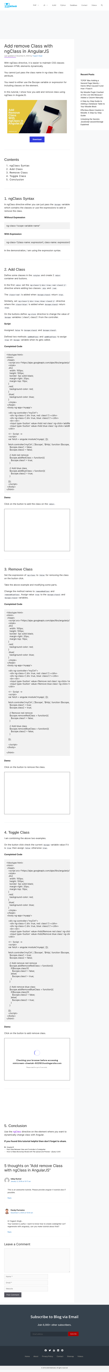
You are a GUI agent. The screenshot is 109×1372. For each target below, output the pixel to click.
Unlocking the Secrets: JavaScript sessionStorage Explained (92, 122)
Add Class (16, 169)
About (35, 1356)
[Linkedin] (58, 1351)
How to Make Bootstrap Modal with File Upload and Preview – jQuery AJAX (33, 1152)
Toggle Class (18, 176)
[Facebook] (45, 1351)
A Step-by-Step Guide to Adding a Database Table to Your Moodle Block (93, 104)
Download (37, 139)
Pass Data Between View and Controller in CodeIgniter (26, 1149)
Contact (84, 5)
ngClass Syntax (20, 165)
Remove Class (19, 172)
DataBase (73, 5)
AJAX (54, 5)
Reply (9, 1198)
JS (44, 5)
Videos (94, 5)
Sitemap (70, 1356)
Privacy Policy (47, 1356)
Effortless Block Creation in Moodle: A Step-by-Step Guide (92, 113)
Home (27, 1356)
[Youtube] (54, 1351)
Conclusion (17, 179)
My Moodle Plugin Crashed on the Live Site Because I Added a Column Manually (92, 95)
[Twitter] (50, 1351)
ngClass (17, 1131)
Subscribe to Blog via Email (54, 1316)
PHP (34, 5)
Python (63, 5)
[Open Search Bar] (102, 5)
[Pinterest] (62, 1351)
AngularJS (10, 1147)
